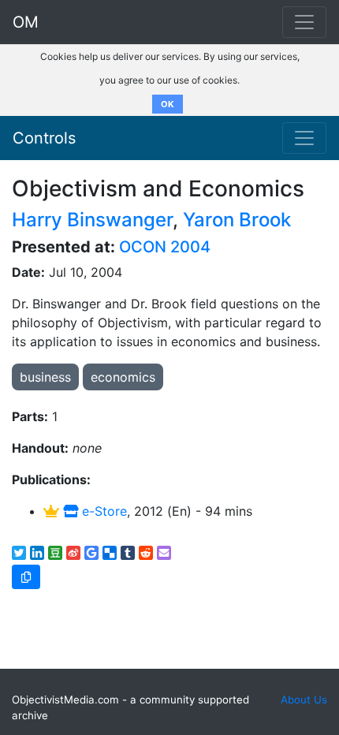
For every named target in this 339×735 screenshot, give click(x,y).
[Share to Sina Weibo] (73, 553)
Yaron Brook (237, 219)
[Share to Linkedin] (37, 553)
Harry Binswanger (92, 219)
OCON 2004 (164, 246)
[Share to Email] (164, 553)
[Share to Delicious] (109, 553)
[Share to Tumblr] (128, 553)
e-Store (102, 511)
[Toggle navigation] (304, 138)
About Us (304, 699)
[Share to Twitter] (19, 553)
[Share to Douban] (55, 553)
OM (26, 22)
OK (167, 104)
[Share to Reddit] (146, 553)
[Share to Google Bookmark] (91, 553)
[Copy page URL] (26, 577)
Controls (44, 138)
